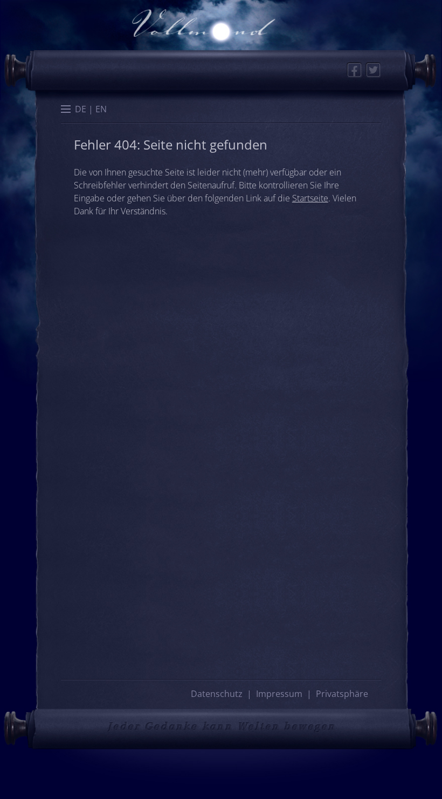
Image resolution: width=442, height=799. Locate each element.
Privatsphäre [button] (342, 694)
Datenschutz (217, 694)
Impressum (279, 694)
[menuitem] (80, 108)
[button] (66, 110)
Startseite (310, 198)
